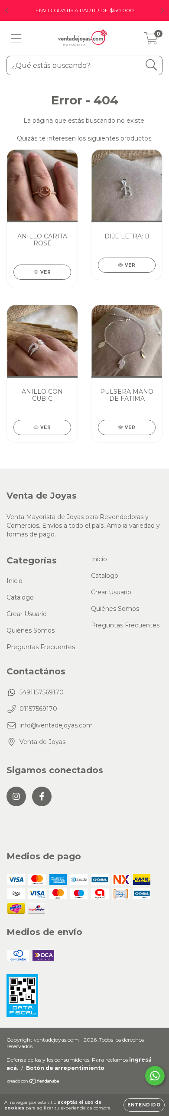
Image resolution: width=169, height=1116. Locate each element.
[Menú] (16, 38)
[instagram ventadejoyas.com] (16, 796)
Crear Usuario (26, 614)
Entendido (144, 1105)
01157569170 (38, 709)
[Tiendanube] (33, 1082)
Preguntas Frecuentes (40, 647)
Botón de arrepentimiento (65, 1068)
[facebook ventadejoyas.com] (42, 796)
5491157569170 (42, 692)
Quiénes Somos (30, 630)
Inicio (14, 581)
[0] (151, 40)
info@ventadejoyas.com (56, 725)
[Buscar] (151, 65)
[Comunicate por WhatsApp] (155, 1076)
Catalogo (20, 597)
